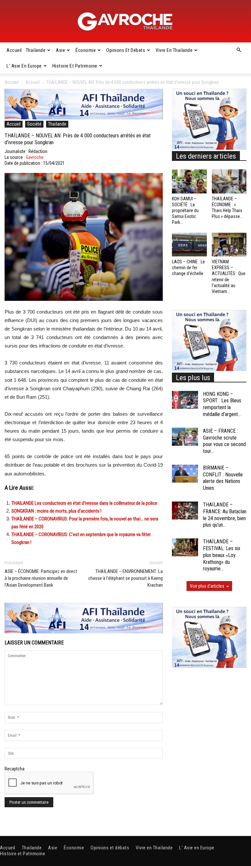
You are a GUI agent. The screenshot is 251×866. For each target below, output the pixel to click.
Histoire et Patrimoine (74, 66)
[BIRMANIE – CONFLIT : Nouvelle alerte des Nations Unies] (185, 474)
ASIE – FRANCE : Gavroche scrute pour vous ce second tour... (224, 441)
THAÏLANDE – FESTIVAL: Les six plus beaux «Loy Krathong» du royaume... (221, 555)
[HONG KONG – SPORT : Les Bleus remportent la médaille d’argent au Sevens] (185, 400)
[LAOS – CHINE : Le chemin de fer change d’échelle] (189, 244)
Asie (60, 50)
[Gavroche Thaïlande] (125, 21)
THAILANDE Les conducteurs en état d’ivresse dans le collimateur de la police (84, 503)
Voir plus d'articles (207, 586)
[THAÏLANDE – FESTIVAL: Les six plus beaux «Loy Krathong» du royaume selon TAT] (185, 547)
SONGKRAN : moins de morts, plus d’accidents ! (56, 511)
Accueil (14, 50)
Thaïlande (36, 50)
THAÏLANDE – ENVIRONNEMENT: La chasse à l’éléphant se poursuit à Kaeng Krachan (125, 578)
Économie (85, 50)
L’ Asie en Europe (24, 66)
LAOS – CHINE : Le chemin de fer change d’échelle (188, 267)
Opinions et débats (125, 50)
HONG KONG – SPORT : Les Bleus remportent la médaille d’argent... (222, 404)
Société (34, 124)
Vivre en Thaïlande (174, 50)
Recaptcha (15, 768)
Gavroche (34, 157)
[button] (238, 50)
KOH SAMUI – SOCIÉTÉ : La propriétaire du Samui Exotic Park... (185, 210)
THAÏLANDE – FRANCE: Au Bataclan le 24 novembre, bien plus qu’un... (224, 515)
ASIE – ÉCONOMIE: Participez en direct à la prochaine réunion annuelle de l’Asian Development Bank (41, 578)
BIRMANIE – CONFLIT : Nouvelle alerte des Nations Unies (223, 478)
